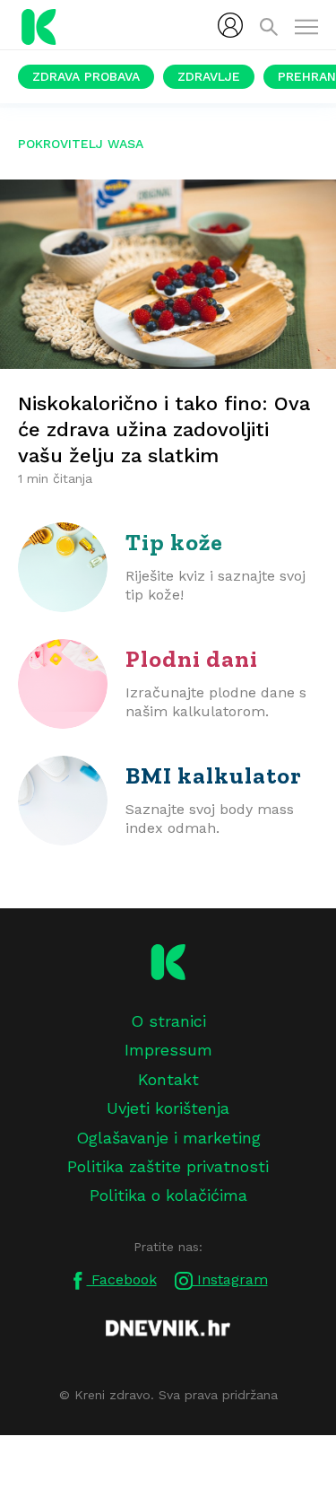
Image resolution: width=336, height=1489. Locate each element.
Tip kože (174, 542)
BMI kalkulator (213, 775)
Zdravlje (208, 76)
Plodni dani (191, 658)
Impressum (168, 1049)
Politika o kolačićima (168, 1195)
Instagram (230, 1279)
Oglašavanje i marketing (168, 1137)
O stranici (168, 1021)
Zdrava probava (86, 76)
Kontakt (168, 1079)
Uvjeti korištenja (168, 1108)
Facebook (122, 1279)
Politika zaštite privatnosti (168, 1166)
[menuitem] (230, 25)
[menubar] (230, 25)
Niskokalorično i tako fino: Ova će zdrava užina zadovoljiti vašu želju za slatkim (164, 429)
